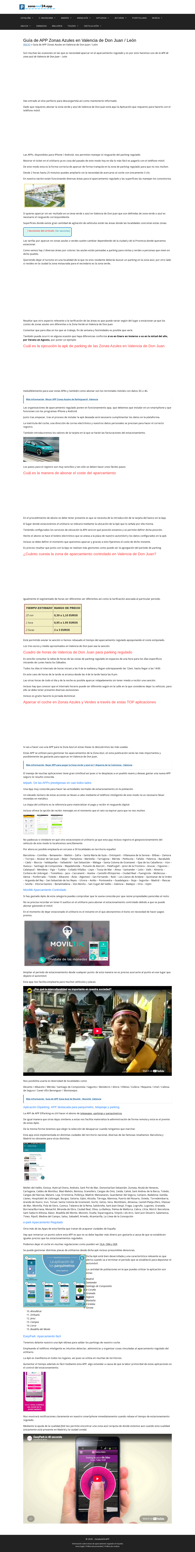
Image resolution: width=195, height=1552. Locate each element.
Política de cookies (112, 1546)
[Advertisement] (97, 79)
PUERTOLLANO (139, 17)
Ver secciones (62, 230)
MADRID (65, 17)
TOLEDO (72, 25)
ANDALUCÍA (82, 17)
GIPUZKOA (101, 17)
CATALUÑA (26, 17)
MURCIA (156, 17)
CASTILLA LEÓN (91, 25)
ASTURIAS (119, 17)
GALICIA (24, 25)
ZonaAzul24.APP (102, 1539)
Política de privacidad (94, 1546)
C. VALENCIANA (46, 17)
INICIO (26, 44)
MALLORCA (57, 25)
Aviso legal (79, 1546)
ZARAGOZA (41, 25)
